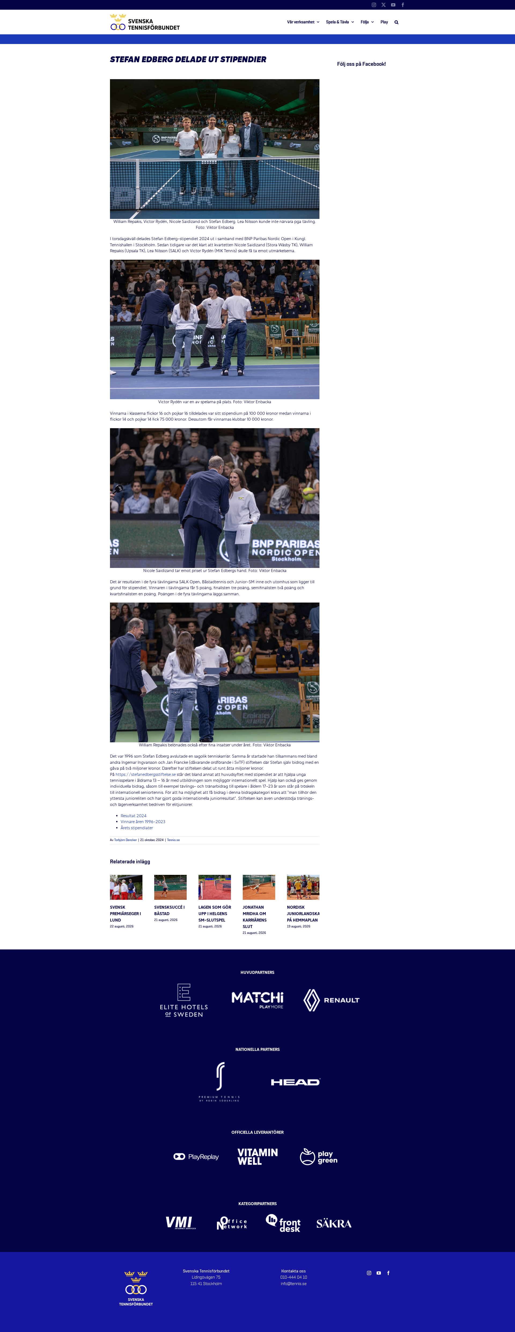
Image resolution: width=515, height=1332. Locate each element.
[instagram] (369, 1273)
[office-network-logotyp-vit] (232, 1205)
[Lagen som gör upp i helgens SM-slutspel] (214, 878)
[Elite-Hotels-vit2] (184, 971)
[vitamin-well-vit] (257, 1134)
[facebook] (388, 1273)
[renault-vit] (331, 971)
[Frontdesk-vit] (283, 1205)
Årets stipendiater (137, 828)
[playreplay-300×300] (196, 1134)
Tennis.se (173, 840)
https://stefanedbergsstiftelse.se (146, 775)
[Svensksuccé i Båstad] (170, 878)
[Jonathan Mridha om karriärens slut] (259, 878)
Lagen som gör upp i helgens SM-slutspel (214, 914)
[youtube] (379, 1273)
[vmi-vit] (181, 1205)
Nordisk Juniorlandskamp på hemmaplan (306, 914)
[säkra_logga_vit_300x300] (334, 1205)
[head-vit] (295, 1051)
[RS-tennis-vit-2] (219, 1051)
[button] (396, 22)
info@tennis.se (294, 1284)
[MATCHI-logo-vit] (258, 971)
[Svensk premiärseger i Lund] (126, 878)
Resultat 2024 (133, 816)
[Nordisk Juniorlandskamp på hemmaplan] (303, 878)
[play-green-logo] (319, 1134)
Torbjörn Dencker (125, 840)
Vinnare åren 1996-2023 (143, 822)
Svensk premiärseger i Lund (125, 914)
